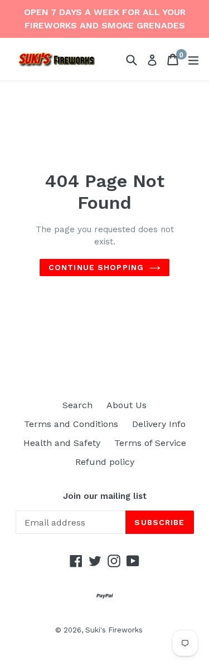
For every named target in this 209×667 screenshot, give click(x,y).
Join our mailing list (105, 496)
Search (77, 405)
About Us (126, 405)
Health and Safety (61, 443)
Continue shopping (96, 267)
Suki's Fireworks (114, 630)
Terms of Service (150, 443)
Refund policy (104, 462)
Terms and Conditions (71, 424)
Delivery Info (159, 424)
